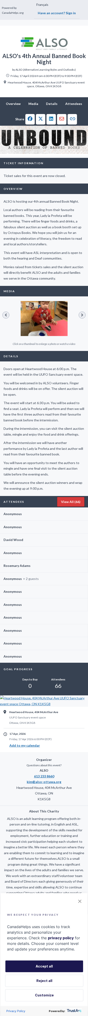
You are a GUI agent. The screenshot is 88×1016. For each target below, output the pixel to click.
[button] (30, 119)
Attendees (73, 104)
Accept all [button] (44, 966)
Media (33, 104)
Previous (5, 315)
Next (82, 315)
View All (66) (70, 502)
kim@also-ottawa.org (44, 782)
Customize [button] (44, 995)
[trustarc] (74, 1011)
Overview (13, 104)
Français (42, 5)
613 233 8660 (44, 776)
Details (51, 104)
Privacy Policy (15, 1011)
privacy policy (61, 938)
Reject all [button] (44, 981)
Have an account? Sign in (57, 13)
